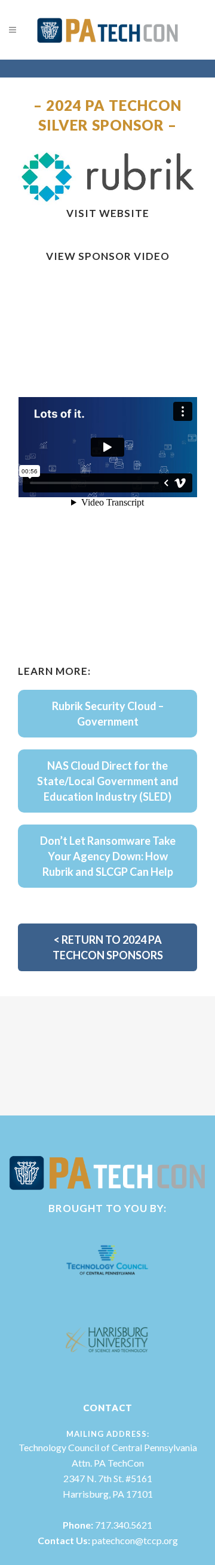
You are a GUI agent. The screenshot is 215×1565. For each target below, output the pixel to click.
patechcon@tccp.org (135, 1540)
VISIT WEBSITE (107, 213)
